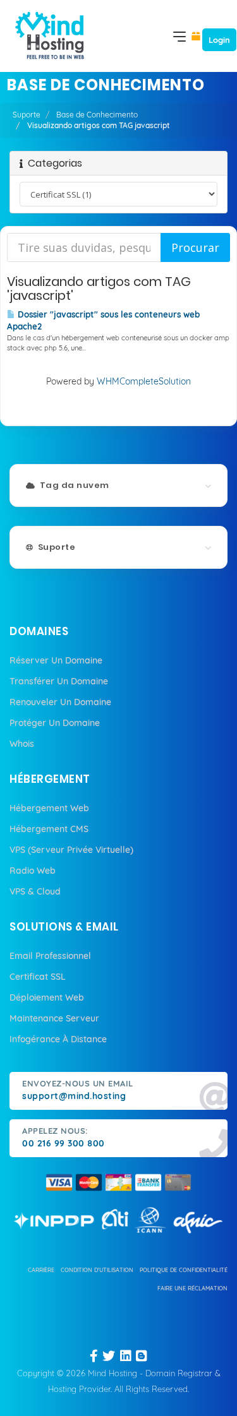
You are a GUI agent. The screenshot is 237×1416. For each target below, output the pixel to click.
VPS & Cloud (35, 891)
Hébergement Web (49, 808)
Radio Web (32, 870)
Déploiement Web (46, 997)
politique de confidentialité (184, 1269)
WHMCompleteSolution (144, 381)
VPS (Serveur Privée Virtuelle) (71, 849)
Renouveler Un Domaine (60, 702)
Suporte (26, 114)
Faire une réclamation (192, 1288)
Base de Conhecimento (97, 114)
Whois (21, 743)
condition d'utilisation (97, 1269)
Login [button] (219, 40)
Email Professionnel (50, 955)
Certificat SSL (37, 976)
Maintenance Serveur (54, 1018)
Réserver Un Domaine (55, 660)
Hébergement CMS (48, 829)
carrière (41, 1269)
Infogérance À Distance (58, 1039)
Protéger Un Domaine (54, 723)
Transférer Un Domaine (58, 681)
